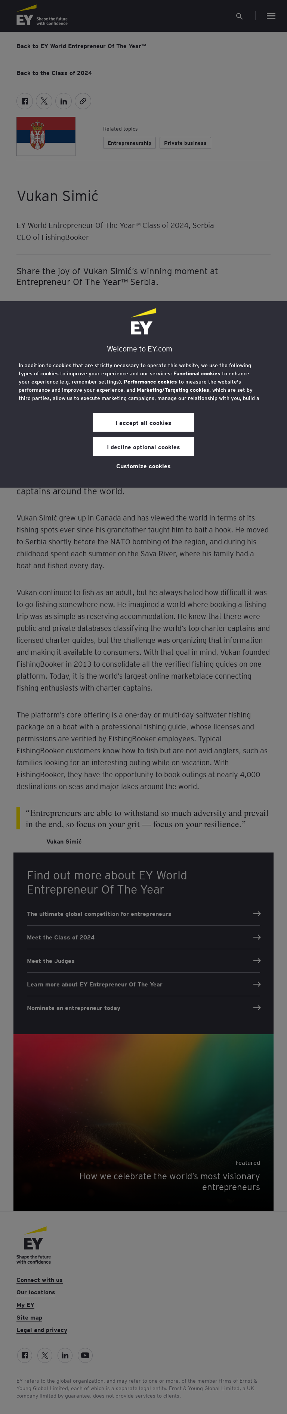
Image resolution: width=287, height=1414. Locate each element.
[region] (143, 394)
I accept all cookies (143, 422)
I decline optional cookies (143, 446)
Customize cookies (143, 466)
